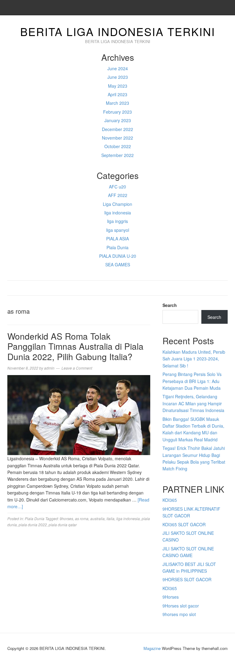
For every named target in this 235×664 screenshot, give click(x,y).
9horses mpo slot (179, 614)
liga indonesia (117, 213)
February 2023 (117, 112)
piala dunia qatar (63, 524)
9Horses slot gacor (180, 606)
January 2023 (117, 120)
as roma (81, 518)
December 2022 (117, 129)
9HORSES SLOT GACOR (186, 579)
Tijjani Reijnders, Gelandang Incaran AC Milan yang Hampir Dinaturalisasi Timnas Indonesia (193, 403)
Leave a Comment (77, 367)
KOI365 (169, 500)
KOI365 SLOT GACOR (184, 524)
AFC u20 (117, 187)
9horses (66, 518)
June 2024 (117, 68)
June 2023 (117, 77)
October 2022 (117, 146)
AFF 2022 (117, 195)
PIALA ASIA (117, 238)
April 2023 (117, 94)
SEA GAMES (117, 264)
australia (97, 518)
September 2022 (117, 155)
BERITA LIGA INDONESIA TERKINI (117, 31)
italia (110, 518)
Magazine (152, 648)
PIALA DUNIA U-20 (117, 256)
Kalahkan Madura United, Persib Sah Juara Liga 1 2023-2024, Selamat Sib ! (193, 359)
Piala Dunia (117, 247)
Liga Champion (117, 204)
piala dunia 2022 (33, 524)
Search (169, 305)
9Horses (170, 597)
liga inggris (117, 221)
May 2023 (117, 86)
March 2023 (117, 103)
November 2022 (117, 138)
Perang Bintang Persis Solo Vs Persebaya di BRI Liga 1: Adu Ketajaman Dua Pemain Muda (192, 381)
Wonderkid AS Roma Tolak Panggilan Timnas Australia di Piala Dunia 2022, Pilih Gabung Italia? (75, 346)
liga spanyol (117, 230)
